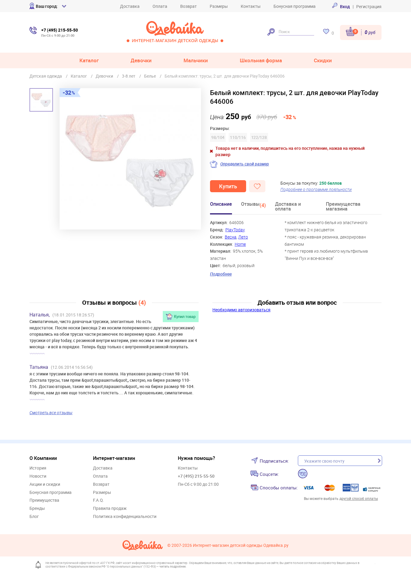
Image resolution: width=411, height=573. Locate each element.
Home (240, 244)
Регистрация (369, 6)
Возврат (188, 6)
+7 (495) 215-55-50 (196, 476)
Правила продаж (110, 508)
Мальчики (196, 60)
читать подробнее (172, 566)
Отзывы (253, 205)
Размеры (219, 6)
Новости (37, 476)
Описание (221, 204)
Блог (34, 516)
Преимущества (44, 500)
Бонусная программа (294, 6)
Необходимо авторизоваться (241, 310)
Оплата (160, 6)
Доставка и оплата (288, 207)
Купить (228, 186)
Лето (243, 237)
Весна (230, 237)
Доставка (130, 6)
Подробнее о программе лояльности (316, 189)
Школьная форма (261, 60)
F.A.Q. (98, 500)
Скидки (323, 60)
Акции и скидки (44, 484)
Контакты (251, 6)
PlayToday (235, 230)
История (37, 468)
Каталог (89, 60)
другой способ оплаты (358, 498)
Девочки (141, 60)
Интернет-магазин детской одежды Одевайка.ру (241, 545)
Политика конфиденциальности (124, 516)
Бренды (37, 508)
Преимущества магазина (343, 207)
